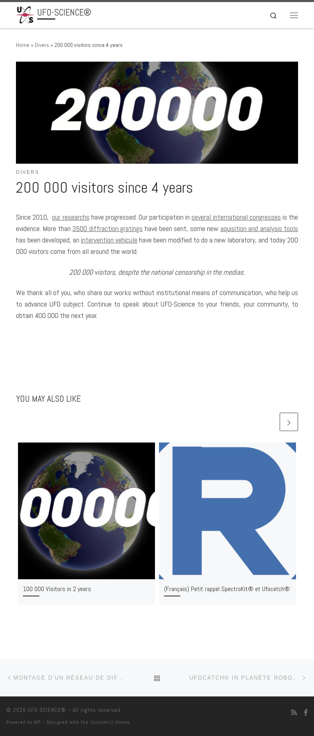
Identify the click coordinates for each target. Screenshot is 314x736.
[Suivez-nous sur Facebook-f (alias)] (306, 712)
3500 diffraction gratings (107, 228)
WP (37, 722)
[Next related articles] (289, 422)
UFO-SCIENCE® (47, 710)
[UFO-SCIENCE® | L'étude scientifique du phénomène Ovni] (25, 14)
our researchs (70, 217)
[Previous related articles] (269, 422)
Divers (42, 45)
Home (22, 45)
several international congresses (235, 217)
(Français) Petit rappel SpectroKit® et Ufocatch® (227, 589)
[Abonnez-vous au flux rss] (294, 712)
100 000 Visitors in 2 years (57, 589)
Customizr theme (110, 722)
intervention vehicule (109, 240)
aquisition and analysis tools (259, 228)
